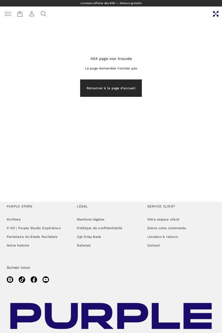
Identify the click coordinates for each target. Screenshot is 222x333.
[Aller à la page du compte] (32, 14)
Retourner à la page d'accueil (111, 88)
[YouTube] (46, 280)
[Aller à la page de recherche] (44, 14)
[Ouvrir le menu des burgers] (8, 14)
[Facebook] (34, 280)
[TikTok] (22, 280)
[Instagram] (10, 280)
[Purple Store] (216, 14)
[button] (44, 14)
